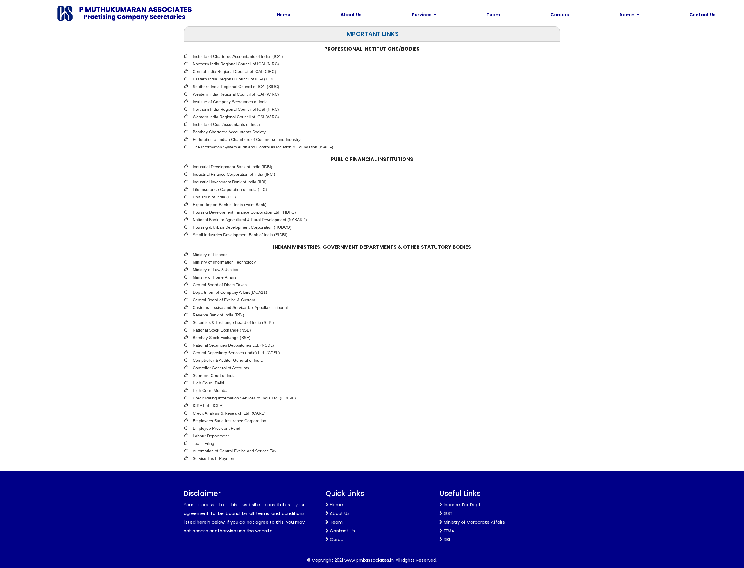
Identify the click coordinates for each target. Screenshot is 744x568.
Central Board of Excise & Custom (224, 300)
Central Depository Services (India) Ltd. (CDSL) (236, 352)
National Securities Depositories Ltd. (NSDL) (233, 345)
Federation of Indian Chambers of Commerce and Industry (247, 139)
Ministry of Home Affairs (214, 277)
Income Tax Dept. (463, 504)
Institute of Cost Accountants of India (226, 124)
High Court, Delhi (208, 383)
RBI (447, 539)
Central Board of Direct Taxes (220, 284)
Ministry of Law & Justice (215, 269)
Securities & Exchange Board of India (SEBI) (233, 322)
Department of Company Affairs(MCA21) (230, 292)
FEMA (449, 531)
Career (337, 539)
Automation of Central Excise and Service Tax (234, 451)
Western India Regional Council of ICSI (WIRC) (236, 116)
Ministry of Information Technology (224, 262)
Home (283, 15)
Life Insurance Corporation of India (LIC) (230, 189)
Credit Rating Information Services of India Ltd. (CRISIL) (244, 398)
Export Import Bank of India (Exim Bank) (230, 204)
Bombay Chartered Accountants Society (229, 132)
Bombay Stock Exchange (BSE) (222, 337)
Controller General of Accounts (221, 367)
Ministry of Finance (210, 254)
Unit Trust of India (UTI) (214, 197)
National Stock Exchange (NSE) (222, 330)
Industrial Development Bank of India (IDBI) (232, 166)
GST (448, 513)
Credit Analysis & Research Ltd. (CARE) (229, 413)
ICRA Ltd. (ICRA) (208, 405)
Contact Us (702, 15)
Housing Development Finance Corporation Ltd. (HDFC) (244, 212)
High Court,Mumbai (210, 390)
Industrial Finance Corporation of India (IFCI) (234, 174)
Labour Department (211, 435)
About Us (351, 15)
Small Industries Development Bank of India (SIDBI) (240, 234)
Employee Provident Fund (216, 428)
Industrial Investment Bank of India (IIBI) (230, 182)
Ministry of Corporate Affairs (474, 522)
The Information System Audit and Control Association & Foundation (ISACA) (263, 147)
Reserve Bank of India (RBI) (218, 315)
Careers (559, 15)
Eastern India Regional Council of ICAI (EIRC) (235, 79)
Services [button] (422, 15)
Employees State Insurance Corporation (229, 420)
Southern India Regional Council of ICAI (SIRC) (236, 86)
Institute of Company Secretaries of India (230, 101)
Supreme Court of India (214, 375)
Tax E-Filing (203, 443)
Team (493, 15)
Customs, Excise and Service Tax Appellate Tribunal (240, 307)
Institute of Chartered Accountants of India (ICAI (237, 56)
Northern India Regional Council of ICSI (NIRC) (236, 109)
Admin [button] (627, 15)
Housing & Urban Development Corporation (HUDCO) (242, 227)
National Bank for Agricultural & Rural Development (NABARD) (250, 219)
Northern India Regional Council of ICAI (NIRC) (236, 64)
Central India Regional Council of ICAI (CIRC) (234, 71)
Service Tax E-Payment (214, 458)
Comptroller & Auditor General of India (228, 360)
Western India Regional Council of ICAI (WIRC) (236, 94)
